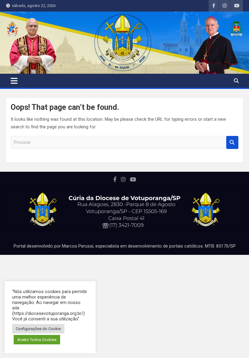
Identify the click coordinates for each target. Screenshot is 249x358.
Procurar (232, 142)
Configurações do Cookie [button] (38, 328)
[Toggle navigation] (14, 81)
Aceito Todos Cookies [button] (36, 339)
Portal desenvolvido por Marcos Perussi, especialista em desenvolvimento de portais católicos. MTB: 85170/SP (125, 246)
